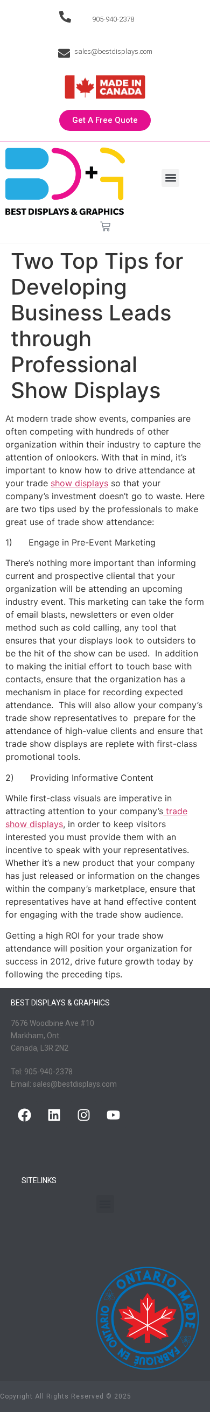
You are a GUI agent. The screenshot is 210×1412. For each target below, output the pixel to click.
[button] (170, 178)
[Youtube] (113, 1114)
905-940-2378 (113, 19)
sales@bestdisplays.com (113, 51)
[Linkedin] (53, 1114)
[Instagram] (83, 1114)
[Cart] (105, 226)
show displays (79, 483)
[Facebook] (24, 1114)
